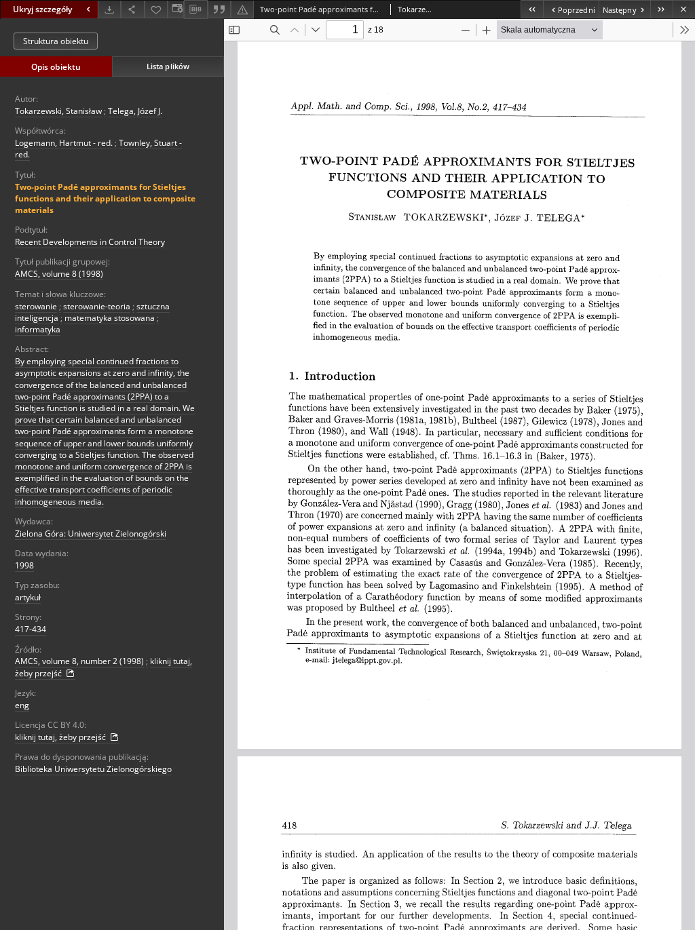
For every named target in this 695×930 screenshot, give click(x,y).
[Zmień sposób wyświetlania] (176, 9)
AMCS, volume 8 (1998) (59, 273)
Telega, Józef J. (135, 111)
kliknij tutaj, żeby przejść (61, 737)
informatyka (37, 329)
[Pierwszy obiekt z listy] (532, 9)
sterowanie (36, 306)
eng (22, 705)
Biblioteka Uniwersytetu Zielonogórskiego (93, 769)
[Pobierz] (109, 9)
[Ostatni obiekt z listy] (661, 9)
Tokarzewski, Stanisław (58, 111)
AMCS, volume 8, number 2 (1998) (79, 661)
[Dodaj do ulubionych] (156, 9)
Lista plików (168, 66)
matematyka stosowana (109, 318)
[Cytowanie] (219, 9)
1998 (24, 565)
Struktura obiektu (55, 41)
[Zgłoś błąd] (242, 9)
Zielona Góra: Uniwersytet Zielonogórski (90, 533)
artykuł (28, 597)
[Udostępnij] (132, 9)
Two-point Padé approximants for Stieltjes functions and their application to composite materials (105, 198)
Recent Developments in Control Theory (90, 242)
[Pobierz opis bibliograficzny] (195, 9)
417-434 (30, 629)
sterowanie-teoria (96, 306)
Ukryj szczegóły (42, 9)
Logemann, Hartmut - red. (64, 143)
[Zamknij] (684, 9)
